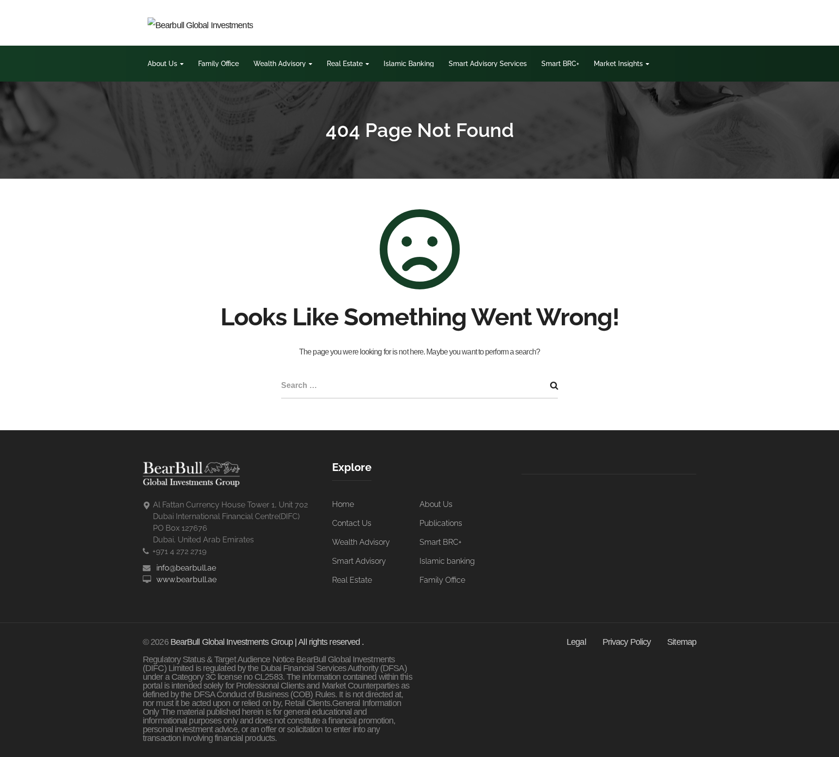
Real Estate (345, 63)
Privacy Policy (627, 642)
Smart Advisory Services (488, 63)
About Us (162, 63)
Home (343, 504)
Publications (441, 523)
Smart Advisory (359, 561)
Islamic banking (447, 561)
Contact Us (351, 523)
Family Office (218, 63)
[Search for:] (419, 386)
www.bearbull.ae (186, 579)
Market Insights (618, 63)
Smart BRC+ (560, 63)
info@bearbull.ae (186, 567)
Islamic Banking (409, 63)
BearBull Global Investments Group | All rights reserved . (267, 642)
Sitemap (681, 642)
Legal (576, 642)
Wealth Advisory (279, 63)
